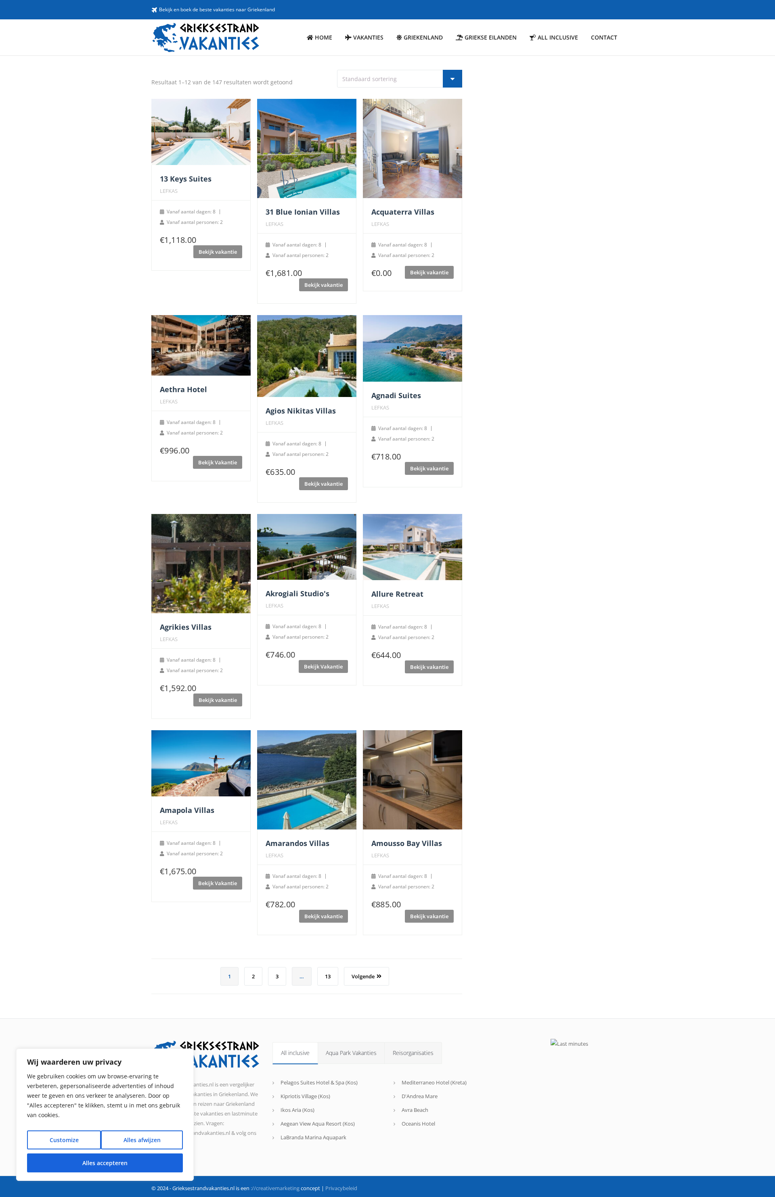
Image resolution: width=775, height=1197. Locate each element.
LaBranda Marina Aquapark (313, 1137)
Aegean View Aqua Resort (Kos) (318, 1123)
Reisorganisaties (413, 1053)
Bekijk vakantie (218, 251)
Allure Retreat (397, 594)
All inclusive (295, 1053)
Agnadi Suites (396, 395)
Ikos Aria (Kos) (297, 1109)
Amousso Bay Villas (406, 843)
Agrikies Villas (186, 627)
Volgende (363, 976)
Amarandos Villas (297, 843)
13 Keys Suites (186, 179)
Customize (64, 1140)
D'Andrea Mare (420, 1096)
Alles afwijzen (142, 1140)
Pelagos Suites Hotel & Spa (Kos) (319, 1082)
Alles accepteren (105, 1163)
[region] (105, 1115)
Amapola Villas (187, 810)
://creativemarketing (275, 1188)
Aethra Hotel (183, 389)
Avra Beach (415, 1109)
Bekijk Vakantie (217, 462)
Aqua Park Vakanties (351, 1053)
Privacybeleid (341, 1188)
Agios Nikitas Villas (301, 411)
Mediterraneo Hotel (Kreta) (434, 1082)
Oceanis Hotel (418, 1123)
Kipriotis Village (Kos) (305, 1096)
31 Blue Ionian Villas (303, 212)
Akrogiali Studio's (297, 593)
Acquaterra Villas (402, 212)
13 (328, 976)
